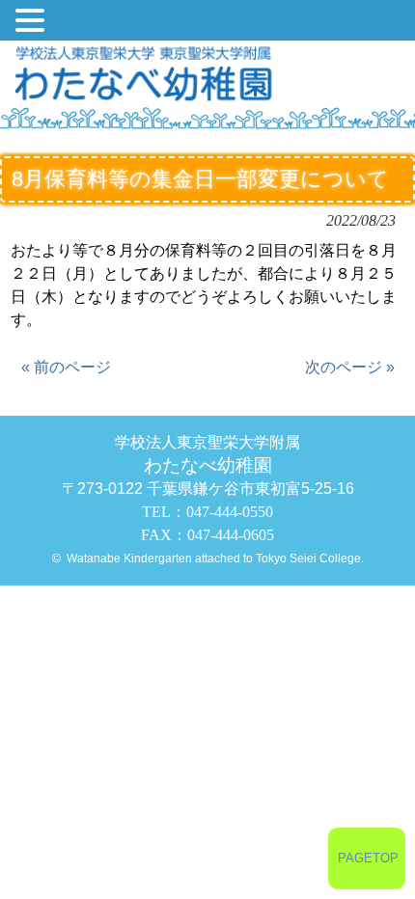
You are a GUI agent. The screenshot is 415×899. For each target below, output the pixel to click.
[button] (32, 22)
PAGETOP (368, 858)
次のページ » (350, 367)
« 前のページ (66, 367)
